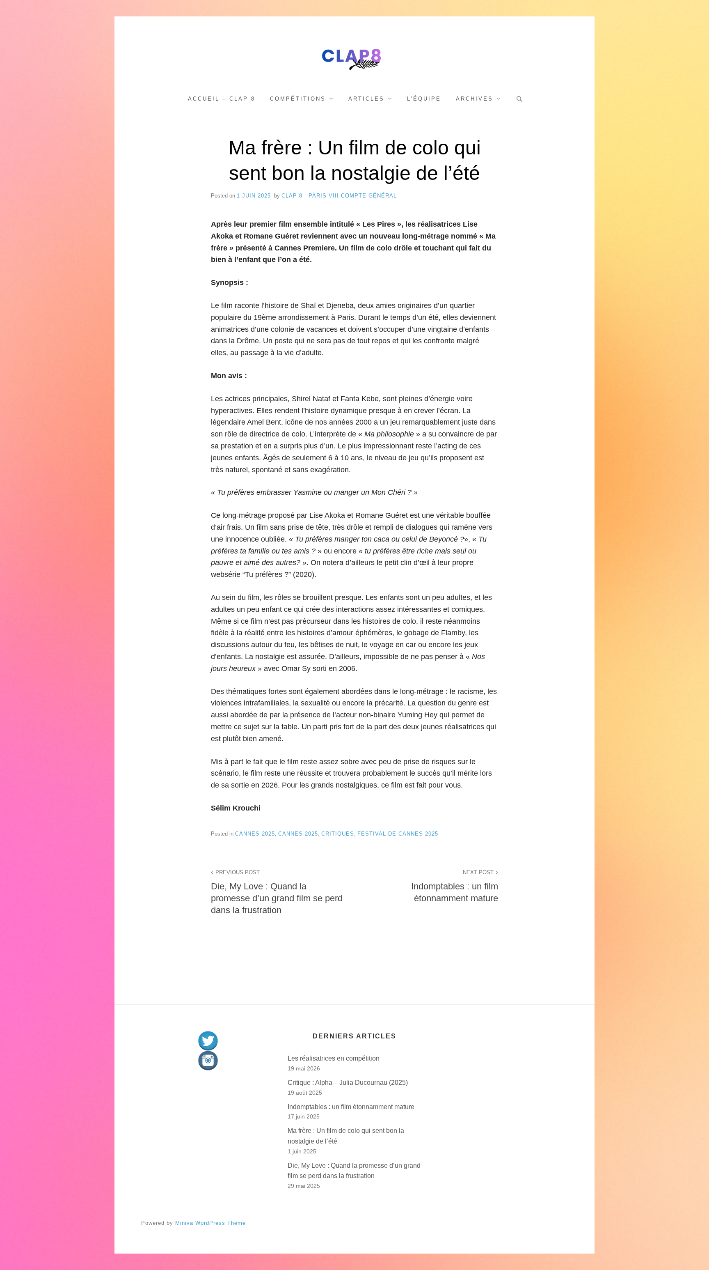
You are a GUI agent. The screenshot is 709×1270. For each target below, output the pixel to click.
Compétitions (298, 99)
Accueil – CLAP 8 (221, 99)
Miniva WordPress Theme (210, 1223)
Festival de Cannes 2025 (397, 834)
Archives (474, 99)
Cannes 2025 (255, 834)
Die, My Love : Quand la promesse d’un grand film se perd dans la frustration (277, 892)
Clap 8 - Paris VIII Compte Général (339, 196)
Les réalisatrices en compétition (334, 1058)
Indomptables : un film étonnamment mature (454, 886)
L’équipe (424, 99)
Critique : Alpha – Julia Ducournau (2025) (348, 1082)
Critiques (337, 834)
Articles (366, 99)
